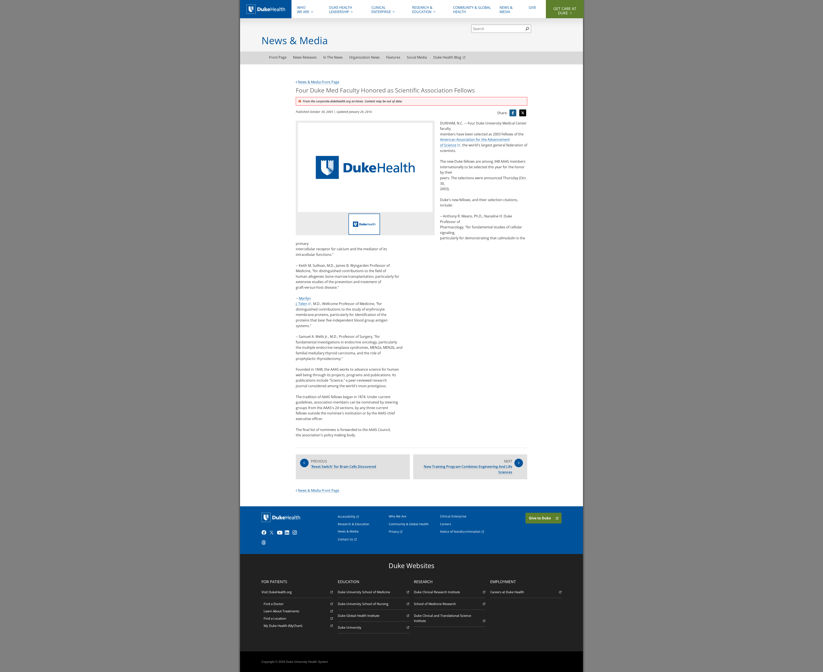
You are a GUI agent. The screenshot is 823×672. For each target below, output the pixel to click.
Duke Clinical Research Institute (437, 592)
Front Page (278, 57)
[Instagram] (296, 533)
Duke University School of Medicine (364, 592)
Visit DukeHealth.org (276, 592)
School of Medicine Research (435, 604)
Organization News (364, 57)
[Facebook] (264, 533)
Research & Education (422, 9)
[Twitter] (272, 533)
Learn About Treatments (281, 611)
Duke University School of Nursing (363, 604)
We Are (303, 9)
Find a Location (275, 618)
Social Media (417, 57)
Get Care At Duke (564, 10)
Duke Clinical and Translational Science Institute (442, 618)
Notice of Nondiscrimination (460, 531)
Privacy (394, 531)
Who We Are (397, 516)
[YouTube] (280, 533)
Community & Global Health (472, 9)
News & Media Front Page (318, 82)
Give (532, 7)
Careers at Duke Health (507, 592)
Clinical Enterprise (381, 9)
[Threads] (264, 543)
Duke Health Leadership (340, 9)
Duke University (349, 627)
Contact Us (345, 539)
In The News (333, 57)
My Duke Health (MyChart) (283, 625)
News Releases (305, 57)
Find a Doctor (274, 604)
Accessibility (346, 516)
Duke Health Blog (447, 57)
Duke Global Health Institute (358, 615)
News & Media (506, 9)
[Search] (527, 29)
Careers (445, 524)
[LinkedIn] (288, 533)
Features (393, 57)
